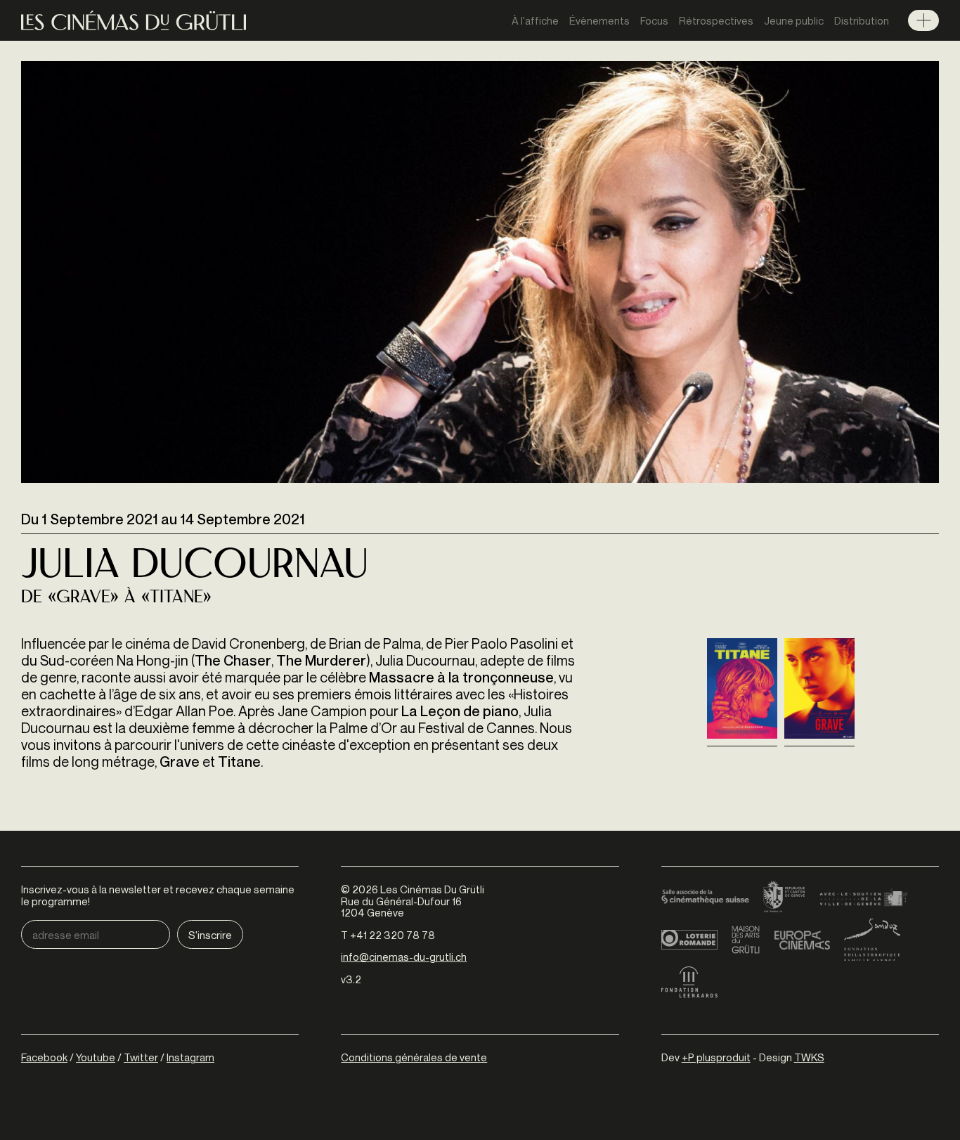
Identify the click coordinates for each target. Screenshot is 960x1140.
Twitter (141, 1057)
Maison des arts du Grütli (746, 940)
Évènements (599, 20)
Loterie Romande (689, 940)
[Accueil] (133, 21)
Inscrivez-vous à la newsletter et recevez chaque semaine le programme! (157, 895)
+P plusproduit (716, 1057)
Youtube (95, 1057)
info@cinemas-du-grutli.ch (404, 956)
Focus (654, 20)
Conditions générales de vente (414, 1057)
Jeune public (794, 20)
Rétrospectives (716, 20)
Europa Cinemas (802, 940)
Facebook (44, 1057)
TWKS (809, 1057)
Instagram (190, 1057)
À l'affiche (535, 20)
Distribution (861, 20)
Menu (923, 20)
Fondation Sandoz (872, 940)
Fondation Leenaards (689, 982)
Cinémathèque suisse (705, 897)
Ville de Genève (863, 897)
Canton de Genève (784, 897)
